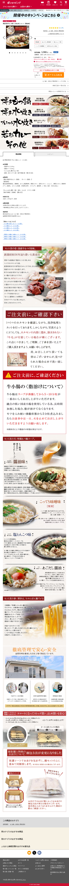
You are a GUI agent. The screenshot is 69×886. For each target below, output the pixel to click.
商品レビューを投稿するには (57, 91)
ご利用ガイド (22, 871)
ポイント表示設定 (23, 868)
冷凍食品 (26, 10)
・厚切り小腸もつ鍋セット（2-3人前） (14, 234)
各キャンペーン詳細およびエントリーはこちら (48, 61)
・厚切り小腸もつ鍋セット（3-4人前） (14, 236)
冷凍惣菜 (33, 10)
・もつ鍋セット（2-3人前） (11, 226)
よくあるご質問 (40, 866)
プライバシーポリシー (57, 863)
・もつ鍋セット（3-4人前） (11, 228)
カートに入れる (53, 75)
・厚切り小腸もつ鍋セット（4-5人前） (14, 239)
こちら (24, 879)
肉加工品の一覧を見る (59, 85)
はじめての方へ (40, 868)
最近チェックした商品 (9, 866)
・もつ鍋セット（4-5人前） (11, 230)
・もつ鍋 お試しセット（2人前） (13, 223)
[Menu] (3, 2)
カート (20, 863)
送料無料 (5, 824)
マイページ (21, 866)
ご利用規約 (53, 860)
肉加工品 (41, 10)
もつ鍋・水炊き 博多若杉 (17, 824)
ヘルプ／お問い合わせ (42, 860)
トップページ (4, 10)
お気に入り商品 (7, 863)
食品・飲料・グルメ (16, 10)
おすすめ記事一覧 (23, 860)
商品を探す (6, 860)
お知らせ (38, 863)
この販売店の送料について (56, 33)
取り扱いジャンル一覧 (9, 868)
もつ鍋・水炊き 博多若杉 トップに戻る (54, 81)
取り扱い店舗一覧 (8, 871)
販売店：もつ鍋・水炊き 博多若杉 (53, 31)
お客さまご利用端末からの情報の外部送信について (57, 867)
